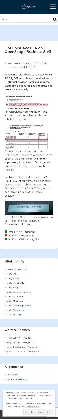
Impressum (12, 374)
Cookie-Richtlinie (32, 406)
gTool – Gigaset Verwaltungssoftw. (24, 351)
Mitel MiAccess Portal (17, 269)
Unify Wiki (12, 274)
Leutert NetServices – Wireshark (22, 347)
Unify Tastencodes (16, 296)
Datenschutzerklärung (17, 379)
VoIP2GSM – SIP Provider (19, 338)
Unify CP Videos (15, 301)
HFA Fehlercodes (15, 314)
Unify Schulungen (15, 310)
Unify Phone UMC (15, 283)
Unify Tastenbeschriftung (19, 292)
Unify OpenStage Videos (19, 305)
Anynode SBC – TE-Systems (20, 342)
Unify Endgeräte (15, 287)
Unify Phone (13, 278)
